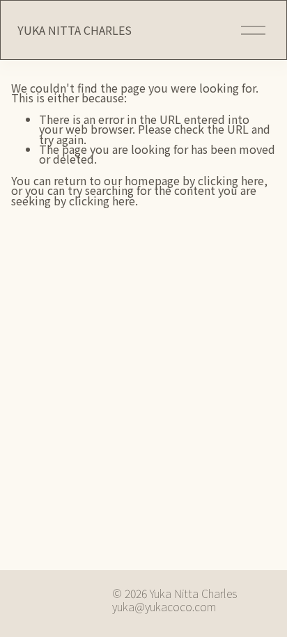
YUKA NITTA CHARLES (74, 30)
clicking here (231, 180)
